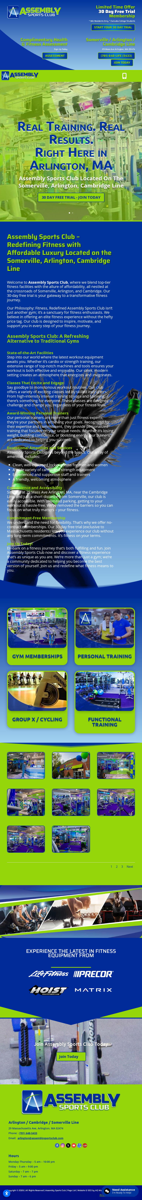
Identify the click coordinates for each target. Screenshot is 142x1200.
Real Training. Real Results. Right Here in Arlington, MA (71, 145)
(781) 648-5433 (28, 1133)
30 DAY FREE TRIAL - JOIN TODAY (71, 197)
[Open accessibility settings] (6, 1193)
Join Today (68, 1056)
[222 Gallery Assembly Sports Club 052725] (70, 777)
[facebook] (57, 1145)
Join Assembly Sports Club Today (71, 1044)
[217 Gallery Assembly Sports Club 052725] (116, 814)
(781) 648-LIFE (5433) (116, 55)
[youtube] (74, 1145)
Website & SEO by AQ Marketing (92, 1190)
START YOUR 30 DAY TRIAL (113, 27)
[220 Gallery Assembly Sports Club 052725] (26, 814)
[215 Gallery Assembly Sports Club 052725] (70, 851)
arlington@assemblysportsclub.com (40, 1138)
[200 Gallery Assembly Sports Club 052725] (26, 777)
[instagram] (62, 1145)
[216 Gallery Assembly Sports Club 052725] (26, 851)
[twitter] (68, 1145)
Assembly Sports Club (55, 1190)
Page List (71, 1190)
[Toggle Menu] (135, 75)
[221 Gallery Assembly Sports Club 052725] (116, 777)
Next (130, 867)
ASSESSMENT (55, 55)
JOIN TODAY (122, 62)
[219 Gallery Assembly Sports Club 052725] (70, 814)
